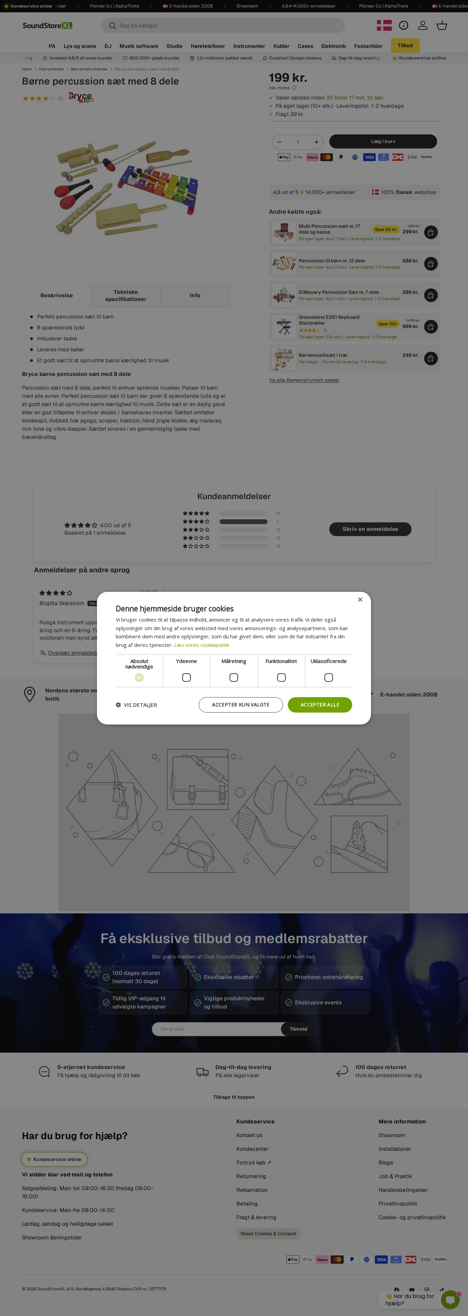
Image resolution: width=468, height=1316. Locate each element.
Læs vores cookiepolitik (201, 644)
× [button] (359, 599)
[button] (136, 704)
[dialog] (234, 657)
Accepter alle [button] (320, 704)
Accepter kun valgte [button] (241, 704)
